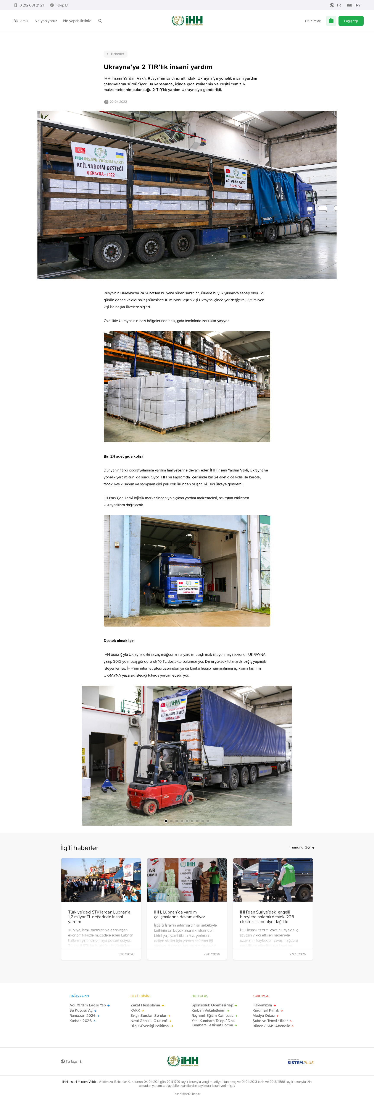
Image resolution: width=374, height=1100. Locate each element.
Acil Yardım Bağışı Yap (87, 1005)
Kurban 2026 (80, 1021)
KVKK (135, 1010)
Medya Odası (264, 1015)
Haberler (117, 53)
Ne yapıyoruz (46, 20)
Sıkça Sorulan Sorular (148, 1015)
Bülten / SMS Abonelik (271, 1026)
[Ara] (100, 20)
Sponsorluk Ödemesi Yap (212, 1005)
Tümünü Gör (300, 847)
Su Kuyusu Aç (81, 1010)
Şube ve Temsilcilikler (270, 1021)
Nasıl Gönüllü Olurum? (149, 1021)
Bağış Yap (351, 20)
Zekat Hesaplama (145, 1005)
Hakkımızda (262, 1005)
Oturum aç (313, 20)
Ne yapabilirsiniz (77, 20)
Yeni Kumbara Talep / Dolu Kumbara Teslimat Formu (213, 1023)
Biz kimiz (21, 20)
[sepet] (331, 21)
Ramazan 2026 (82, 1015)
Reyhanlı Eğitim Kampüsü (212, 1015)
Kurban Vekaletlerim (208, 1010)
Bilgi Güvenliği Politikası (150, 1026)
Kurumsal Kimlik (266, 1010)
